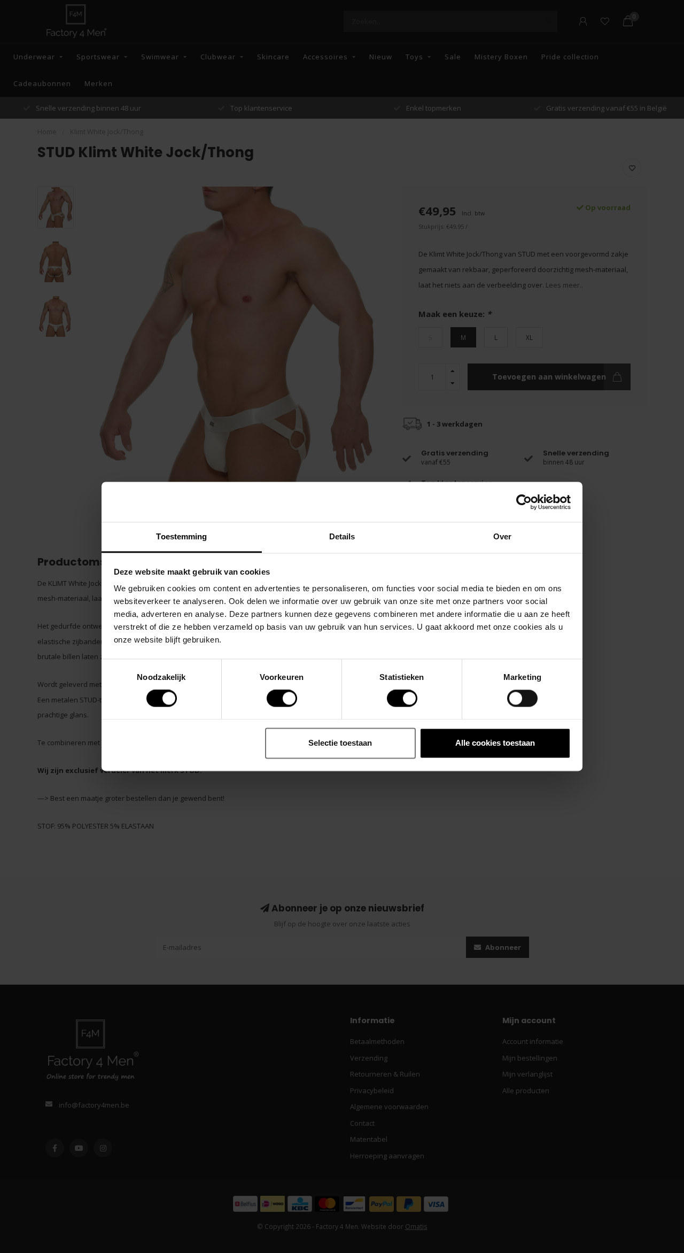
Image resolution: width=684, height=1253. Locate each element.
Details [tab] (342, 536)
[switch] (273, 698)
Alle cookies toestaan (495, 742)
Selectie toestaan (340, 742)
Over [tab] (502, 536)
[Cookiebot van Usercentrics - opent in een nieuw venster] (524, 502)
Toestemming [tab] (181, 536)
